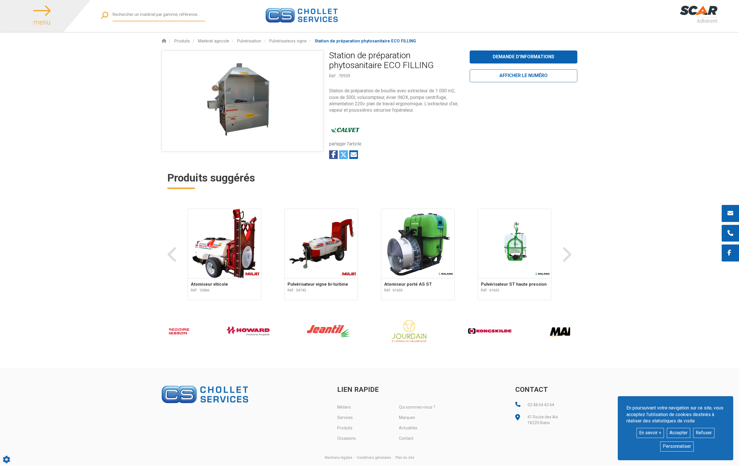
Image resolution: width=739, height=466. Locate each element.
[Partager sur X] (343, 154)
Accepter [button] (678, 432)
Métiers (344, 407)
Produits (344, 428)
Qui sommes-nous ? (417, 407)
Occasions (346, 438)
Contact (406, 438)
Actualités (408, 428)
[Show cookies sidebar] (6, 459)
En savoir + (650, 432)
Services (345, 417)
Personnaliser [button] (677, 446)
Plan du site (404, 458)
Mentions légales (338, 458)
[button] (365, 41)
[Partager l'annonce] (353, 154)
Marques (407, 417)
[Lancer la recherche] (104, 15)
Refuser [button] (704, 432)
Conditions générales (374, 458)
